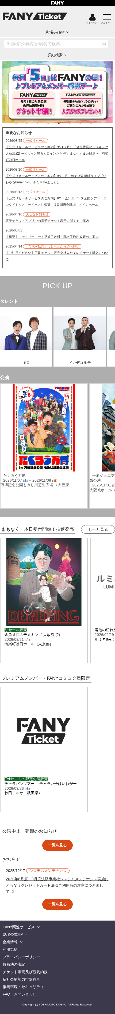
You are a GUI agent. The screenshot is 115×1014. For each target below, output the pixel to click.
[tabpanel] (57, 92)
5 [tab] (64, 123)
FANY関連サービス (19, 927)
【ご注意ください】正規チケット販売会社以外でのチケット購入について (57, 256)
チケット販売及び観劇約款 (25, 972)
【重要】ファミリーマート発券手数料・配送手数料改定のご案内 (52, 237)
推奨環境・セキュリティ (23, 987)
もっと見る (98, 529)
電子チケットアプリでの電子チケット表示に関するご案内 (47, 221)
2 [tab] (32, 123)
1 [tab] (21, 123)
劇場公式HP (13, 934)
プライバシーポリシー (21, 957)
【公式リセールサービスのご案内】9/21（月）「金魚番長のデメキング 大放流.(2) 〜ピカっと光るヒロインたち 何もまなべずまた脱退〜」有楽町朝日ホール (57, 153)
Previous (5, 89)
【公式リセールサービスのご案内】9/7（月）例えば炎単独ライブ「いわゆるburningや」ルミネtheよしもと (56, 179)
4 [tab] (53, 123)
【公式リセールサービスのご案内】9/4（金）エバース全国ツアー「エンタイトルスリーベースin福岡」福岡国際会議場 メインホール (56, 201)
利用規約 (10, 949)
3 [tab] (42, 123)
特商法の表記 (14, 964)
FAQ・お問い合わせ (19, 994)
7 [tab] (85, 123)
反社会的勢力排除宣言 (21, 979)
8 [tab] (96, 123)
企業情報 (10, 942)
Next (110, 89)
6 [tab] (75, 123)
